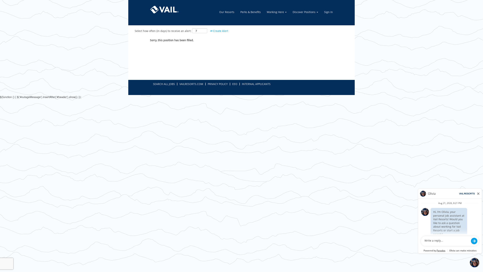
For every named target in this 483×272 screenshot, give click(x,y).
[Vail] (164, 10)
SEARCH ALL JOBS (164, 84)
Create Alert (220, 31)
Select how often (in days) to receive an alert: (163, 31)
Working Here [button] (276, 12)
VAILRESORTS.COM (191, 84)
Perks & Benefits (250, 12)
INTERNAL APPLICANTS (256, 84)
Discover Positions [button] (304, 12)
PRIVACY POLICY (218, 84)
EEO (234, 84)
